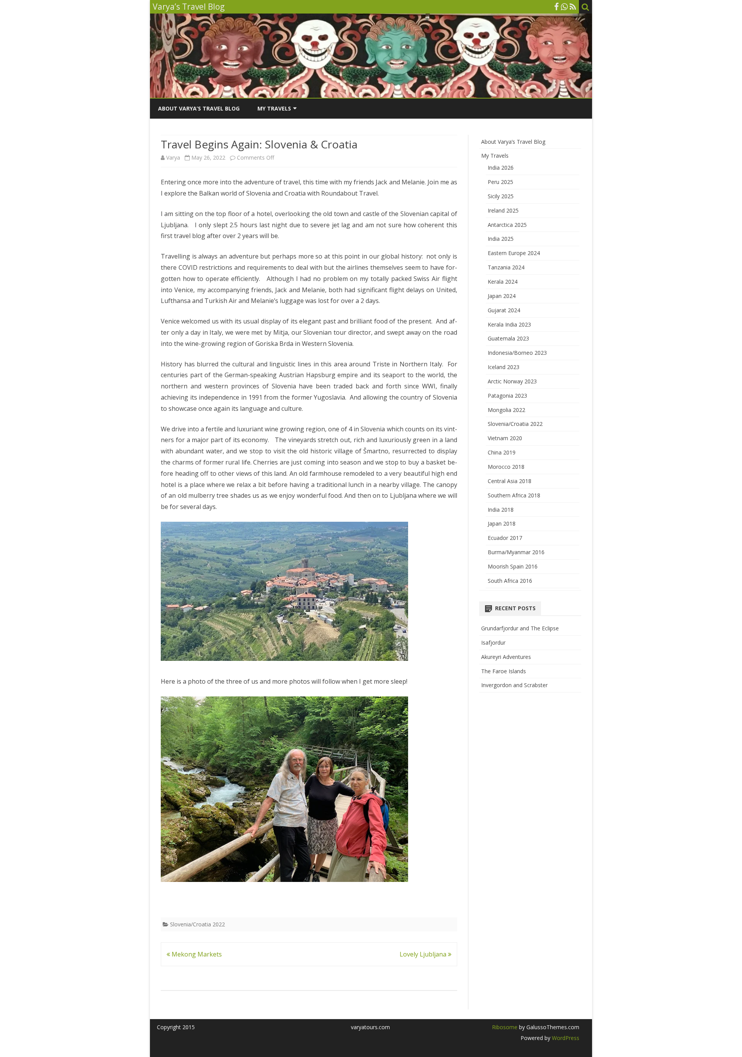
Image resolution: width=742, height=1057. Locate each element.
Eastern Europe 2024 (514, 253)
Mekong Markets (196, 954)
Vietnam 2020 (505, 438)
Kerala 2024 (502, 281)
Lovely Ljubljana (424, 954)
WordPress (564, 1038)
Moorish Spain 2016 (513, 566)
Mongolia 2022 (506, 410)
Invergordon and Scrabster (514, 685)
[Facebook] (556, 6)
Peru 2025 (500, 182)
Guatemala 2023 (508, 338)
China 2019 (502, 452)
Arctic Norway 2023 (512, 381)
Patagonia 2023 (507, 395)
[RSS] (573, 6)
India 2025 (501, 238)
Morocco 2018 (506, 466)
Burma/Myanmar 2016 (516, 552)
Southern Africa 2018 (514, 495)
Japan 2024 (502, 296)
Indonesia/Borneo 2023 (517, 352)
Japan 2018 (502, 523)
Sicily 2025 (501, 196)
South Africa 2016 (510, 580)
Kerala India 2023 (509, 324)
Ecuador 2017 (505, 537)
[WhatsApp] (564, 6)
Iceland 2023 (503, 367)
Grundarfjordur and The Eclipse (520, 628)
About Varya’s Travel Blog (199, 108)
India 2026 (501, 167)
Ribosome (504, 1027)
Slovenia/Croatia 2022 (197, 924)
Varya (173, 157)
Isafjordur (493, 642)
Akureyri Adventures (506, 656)
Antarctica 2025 (507, 224)
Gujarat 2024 (504, 310)
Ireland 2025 (503, 210)
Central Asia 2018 (509, 481)
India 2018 (501, 509)
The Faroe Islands (503, 671)
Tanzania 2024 (506, 267)
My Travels (274, 108)
